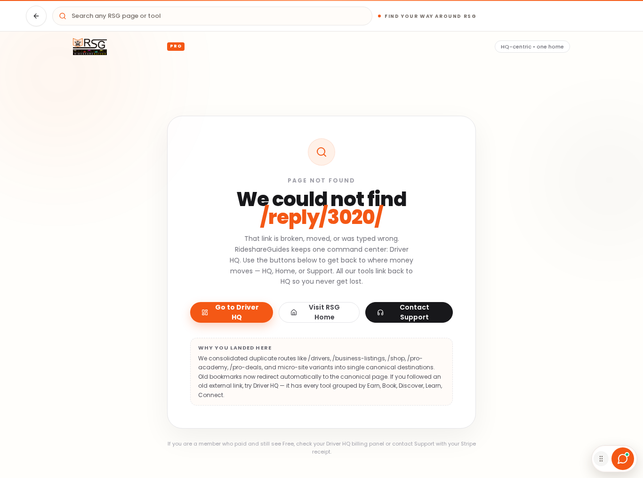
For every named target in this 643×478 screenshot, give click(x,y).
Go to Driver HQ (237, 312)
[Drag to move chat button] (601, 458)
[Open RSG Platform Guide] (622, 458)
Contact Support (414, 312)
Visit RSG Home (324, 312)
